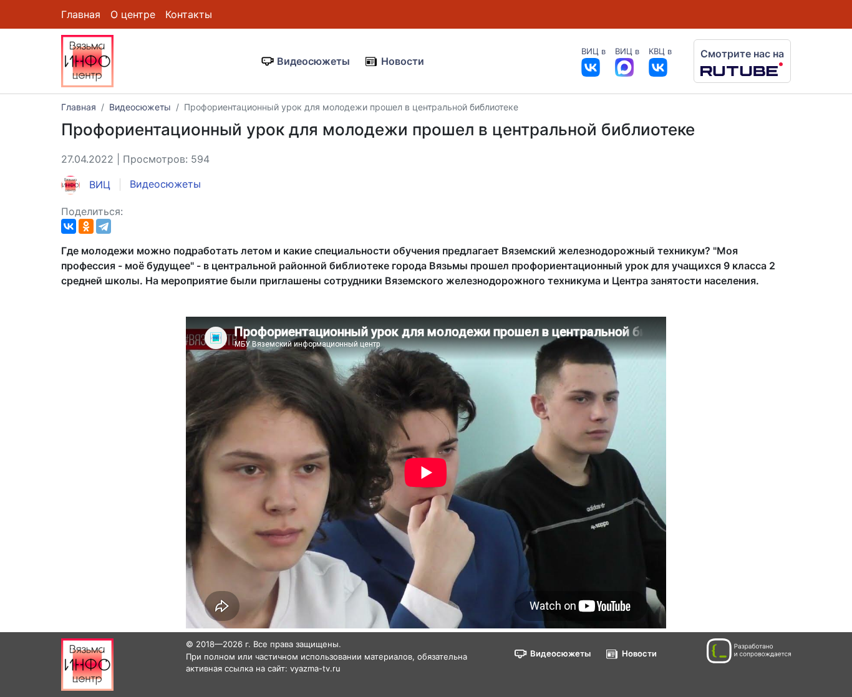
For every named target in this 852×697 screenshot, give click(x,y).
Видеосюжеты (313, 61)
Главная (80, 14)
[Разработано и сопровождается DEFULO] (749, 650)
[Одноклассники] (86, 226)
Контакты (188, 14)
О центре (132, 14)
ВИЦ (98, 184)
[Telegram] (103, 226)
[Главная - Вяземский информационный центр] (87, 60)
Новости (402, 61)
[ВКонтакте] (68, 226)
